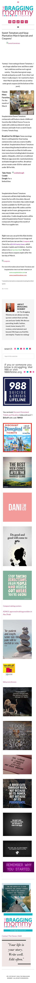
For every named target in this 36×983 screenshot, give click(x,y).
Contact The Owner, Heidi (12, 936)
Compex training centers (12, 606)
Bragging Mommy (18, 11)
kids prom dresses (9, 682)
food (6, 288)
